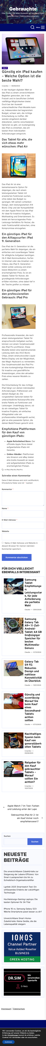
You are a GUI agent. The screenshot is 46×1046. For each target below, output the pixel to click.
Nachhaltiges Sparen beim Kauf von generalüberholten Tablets (33, 740)
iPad (8, 470)
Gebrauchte (23, 9)
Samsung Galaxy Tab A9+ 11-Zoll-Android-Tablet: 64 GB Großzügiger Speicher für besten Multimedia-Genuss (33, 634)
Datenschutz (19, 1009)
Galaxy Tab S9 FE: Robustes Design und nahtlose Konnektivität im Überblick (33, 671)
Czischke (5, 86)
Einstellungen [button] (13, 1035)
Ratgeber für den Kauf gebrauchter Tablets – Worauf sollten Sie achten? (33, 772)
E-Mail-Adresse (9, 520)
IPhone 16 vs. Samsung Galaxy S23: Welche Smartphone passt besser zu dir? (23, 910)
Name (5, 508)
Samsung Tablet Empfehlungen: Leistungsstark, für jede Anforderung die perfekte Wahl (33, 592)
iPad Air (13, 470)
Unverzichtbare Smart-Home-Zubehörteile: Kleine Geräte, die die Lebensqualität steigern (20, 921)
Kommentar (7, 489)
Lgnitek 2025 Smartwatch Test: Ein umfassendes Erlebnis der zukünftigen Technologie (21, 890)
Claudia (27, 609)
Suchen (7, 836)
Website (5, 531)
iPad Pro (20, 470)
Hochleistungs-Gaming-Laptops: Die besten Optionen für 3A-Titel (21, 900)
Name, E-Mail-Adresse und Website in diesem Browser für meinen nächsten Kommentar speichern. (20, 546)
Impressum (6, 1009)
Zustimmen (8, 1042)
